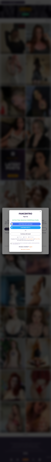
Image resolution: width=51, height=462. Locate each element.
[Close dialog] (40, 212)
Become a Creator (25, 249)
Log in (30, 246)
